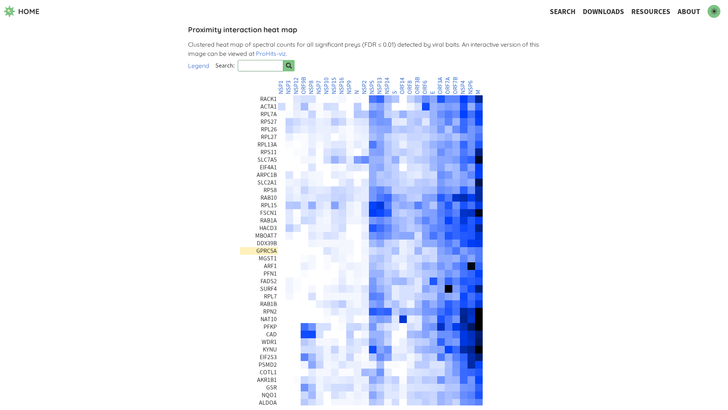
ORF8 (410, 87)
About (689, 11)
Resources (650, 11)
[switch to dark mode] (714, 11)
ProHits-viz (271, 53)
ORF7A (448, 85)
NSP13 (379, 85)
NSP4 (463, 87)
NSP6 (470, 87)
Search (563, 11)
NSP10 (326, 85)
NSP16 (341, 85)
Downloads (603, 11)
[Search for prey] (289, 65)
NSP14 (387, 85)
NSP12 (296, 85)
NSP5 (372, 87)
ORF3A (440, 85)
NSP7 (319, 87)
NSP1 (281, 87)
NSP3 (288, 87)
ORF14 (402, 85)
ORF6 (425, 87)
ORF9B (304, 85)
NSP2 (364, 87)
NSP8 (311, 87)
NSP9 (349, 87)
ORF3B (417, 85)
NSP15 (334, 85)
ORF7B (455, 85)
